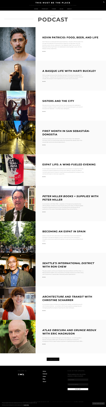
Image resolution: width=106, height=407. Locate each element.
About (69, 9)
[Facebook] (1, 199)
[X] (1, 198)
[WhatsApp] (1, 205)
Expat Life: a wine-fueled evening (69, 164)
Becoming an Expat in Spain (64, 231)
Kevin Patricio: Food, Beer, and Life (70, 37)
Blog (61, 9)
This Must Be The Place (53, 3)
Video (54, 9)
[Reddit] (1, 201)
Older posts (53, 359)
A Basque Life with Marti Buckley (69, 70)
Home (36, 9)
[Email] (1, 207)
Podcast (45, 9)
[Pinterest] (1, 203)
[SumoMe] (1, 209)
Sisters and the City (58, 100)
